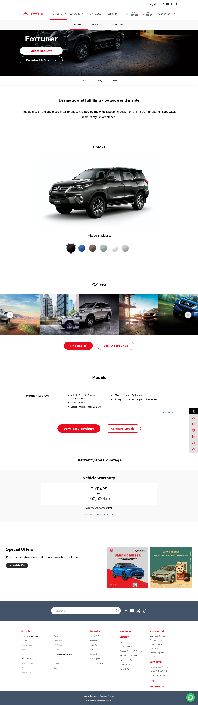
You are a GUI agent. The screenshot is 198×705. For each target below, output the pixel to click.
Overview (79, 24)
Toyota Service (96, 654)
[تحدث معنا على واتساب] (190, 697)
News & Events (126, 646)
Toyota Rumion (27, 663)
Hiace (56, 663)
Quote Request (41, 51)
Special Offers (95, 636)
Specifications (117, 24)
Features (96, 24)
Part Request (95, 658)
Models (114, 80)
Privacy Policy (107, 695)
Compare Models (122, 428)
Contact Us (124, 669)
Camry (24, 654)
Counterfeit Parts (127, 660)
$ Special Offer (17, 565)
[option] (99, 197)
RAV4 (56, 636)
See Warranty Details (98, 514)
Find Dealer (78, 346)
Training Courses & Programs (132, 651)
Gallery (98, 80)
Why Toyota (125, 631)
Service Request (96, 663)
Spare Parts (94, 645)
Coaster (57, 668)
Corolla (24, 649)
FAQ (152, 680)
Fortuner (58, 640)
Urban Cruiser (27, 667)
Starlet (24, 640)
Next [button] (188, 315)
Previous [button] (10, 315)
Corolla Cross (26, 672)
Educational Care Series (130, 655)
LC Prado (58, 645)
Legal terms (90, 695)
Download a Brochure (41, 60)
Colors (83, 80)
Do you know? (125, 664)
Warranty (93, 640)
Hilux (56, 659)
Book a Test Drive (115, 346)
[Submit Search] (117, 610)
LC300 (56, 649)
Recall (92, 649)
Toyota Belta (26, 645)
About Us (123, 642)
